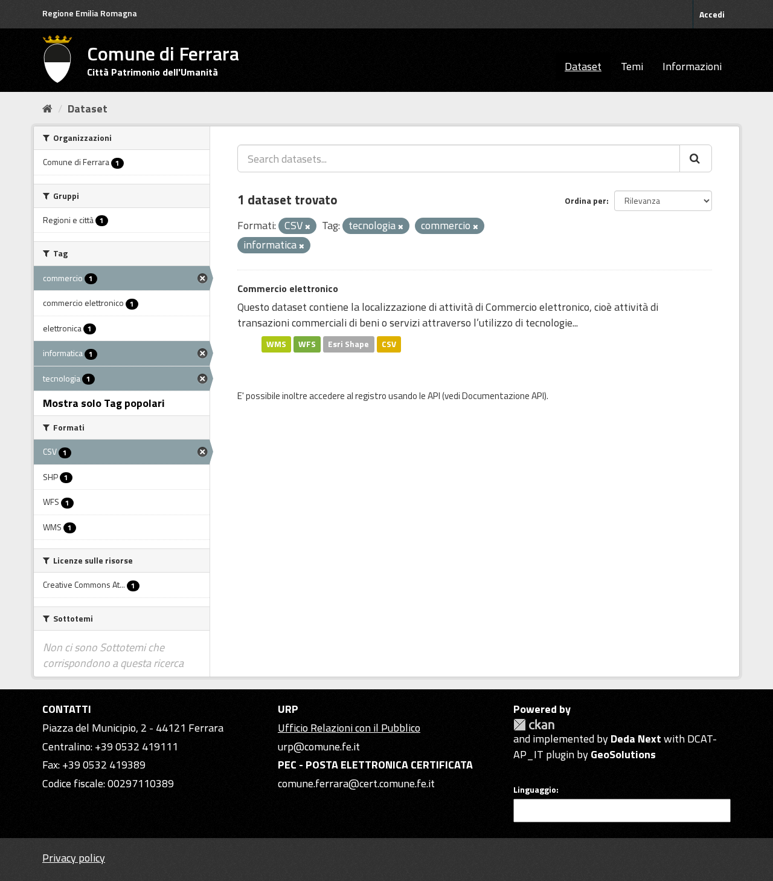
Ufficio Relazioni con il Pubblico (349, 728)
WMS (276, 344)
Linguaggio (534, 790)
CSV (389, 344)
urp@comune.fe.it (319, 746)
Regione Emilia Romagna (89, 13)
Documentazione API (503, 396)
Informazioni (692, 66)
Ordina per (585, 200)
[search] (695, 158)
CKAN (533, 724)
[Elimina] (307, 227)
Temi (632, 66)
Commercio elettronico (287, 288)
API (434, 396)
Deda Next (636, 738)
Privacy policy (73, 858)
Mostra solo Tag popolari (104, 403)
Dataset (583, 66)
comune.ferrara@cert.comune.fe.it (356, 783)
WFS (307, 344)
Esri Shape (348, 344)
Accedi (712, 14)
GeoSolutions (623, 754)
